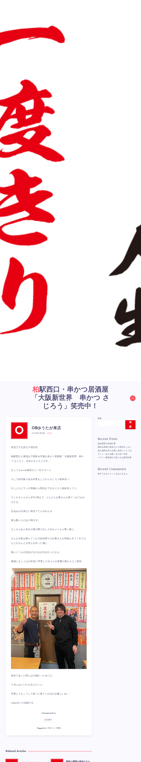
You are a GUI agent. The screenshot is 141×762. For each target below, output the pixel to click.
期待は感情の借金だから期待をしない (115, 447)
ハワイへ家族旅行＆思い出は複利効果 (115, 457)
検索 (100, 418)
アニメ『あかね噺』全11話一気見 (113, 454)
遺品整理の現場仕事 (107, 443)
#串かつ (51, 728)
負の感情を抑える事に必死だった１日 (115, 450)
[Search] (132, 398)
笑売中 (49, 720)
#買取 (58, 728)
